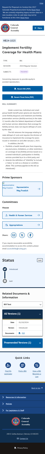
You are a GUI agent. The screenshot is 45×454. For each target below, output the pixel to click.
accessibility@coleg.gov (16, 248)
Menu (39, 28)
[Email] (13, 235)
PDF (23, 333)
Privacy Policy (22, 448)
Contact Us (24, 438)
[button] (22, 397)
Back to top (36, 388)
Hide (41, 3)
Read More (36, 10)
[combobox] (22, 304)
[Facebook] (30, 235)
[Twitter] (22, 235)
